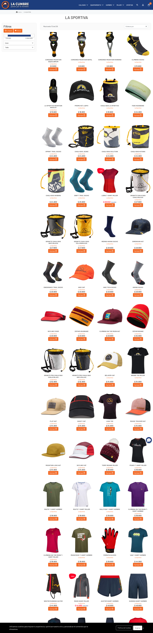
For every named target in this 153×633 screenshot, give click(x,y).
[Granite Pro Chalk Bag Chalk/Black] (53, 360)
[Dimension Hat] (138, 226)
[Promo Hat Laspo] (81, 90)
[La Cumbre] (15, 5)
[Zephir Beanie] (138, 316)
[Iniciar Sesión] (142, 5)
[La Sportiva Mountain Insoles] (53, 90)
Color (7, 43)
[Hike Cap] (81, 272)
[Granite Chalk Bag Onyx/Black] (53, 226)
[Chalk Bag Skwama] (53, 180)
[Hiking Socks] (138, 272)
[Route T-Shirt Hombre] (53, 494)
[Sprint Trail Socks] (53, 136)
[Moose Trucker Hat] (138, 406)
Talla (7, 47)
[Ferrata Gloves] (109, 540)
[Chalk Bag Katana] (138, 136)
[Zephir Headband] (81, 316)
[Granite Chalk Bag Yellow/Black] (81, 226)
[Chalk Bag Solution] (109, 136)
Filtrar (18, 31)
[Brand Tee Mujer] (138, 360)
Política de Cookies (124, 628)
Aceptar (137, 628)
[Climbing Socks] (138, 44)
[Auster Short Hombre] (109, 586)
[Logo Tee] (109, 406)
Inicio (20, 12)
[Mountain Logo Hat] (53, 450)
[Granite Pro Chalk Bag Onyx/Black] (81, 360)
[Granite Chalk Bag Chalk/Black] (138, 180)
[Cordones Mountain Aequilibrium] (53, 44)
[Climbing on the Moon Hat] (109, 316)
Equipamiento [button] (95, 5)
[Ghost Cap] (81, 406)
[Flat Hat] (53, 406)
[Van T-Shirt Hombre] (138, 540)
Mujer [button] (119, 5)
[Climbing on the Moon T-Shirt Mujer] (53, 540)
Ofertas (129, 5)
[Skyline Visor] (53, 316)
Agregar (52, 69)
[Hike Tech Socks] (109, 272)
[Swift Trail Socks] (81, 180)
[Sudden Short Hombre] (138, 586)
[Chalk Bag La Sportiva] (109, 90)
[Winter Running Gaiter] (53, 586)
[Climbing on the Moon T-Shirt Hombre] (138, 494)
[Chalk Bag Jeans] (81, 136)
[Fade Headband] (138, 90)
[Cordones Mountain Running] (109, 44)
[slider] (6, 35)
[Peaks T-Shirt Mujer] (138, 450)
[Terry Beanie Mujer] (109, 450)
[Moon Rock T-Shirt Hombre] (81, 540)
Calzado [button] (82, 5)
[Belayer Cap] (109, 360)
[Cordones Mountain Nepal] (81, 44)
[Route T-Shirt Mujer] (81, 494)
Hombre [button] (109, 5)
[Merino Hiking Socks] (109, 226)
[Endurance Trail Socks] (53, 272)
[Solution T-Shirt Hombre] (109, 494)
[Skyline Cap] (81, 450)
